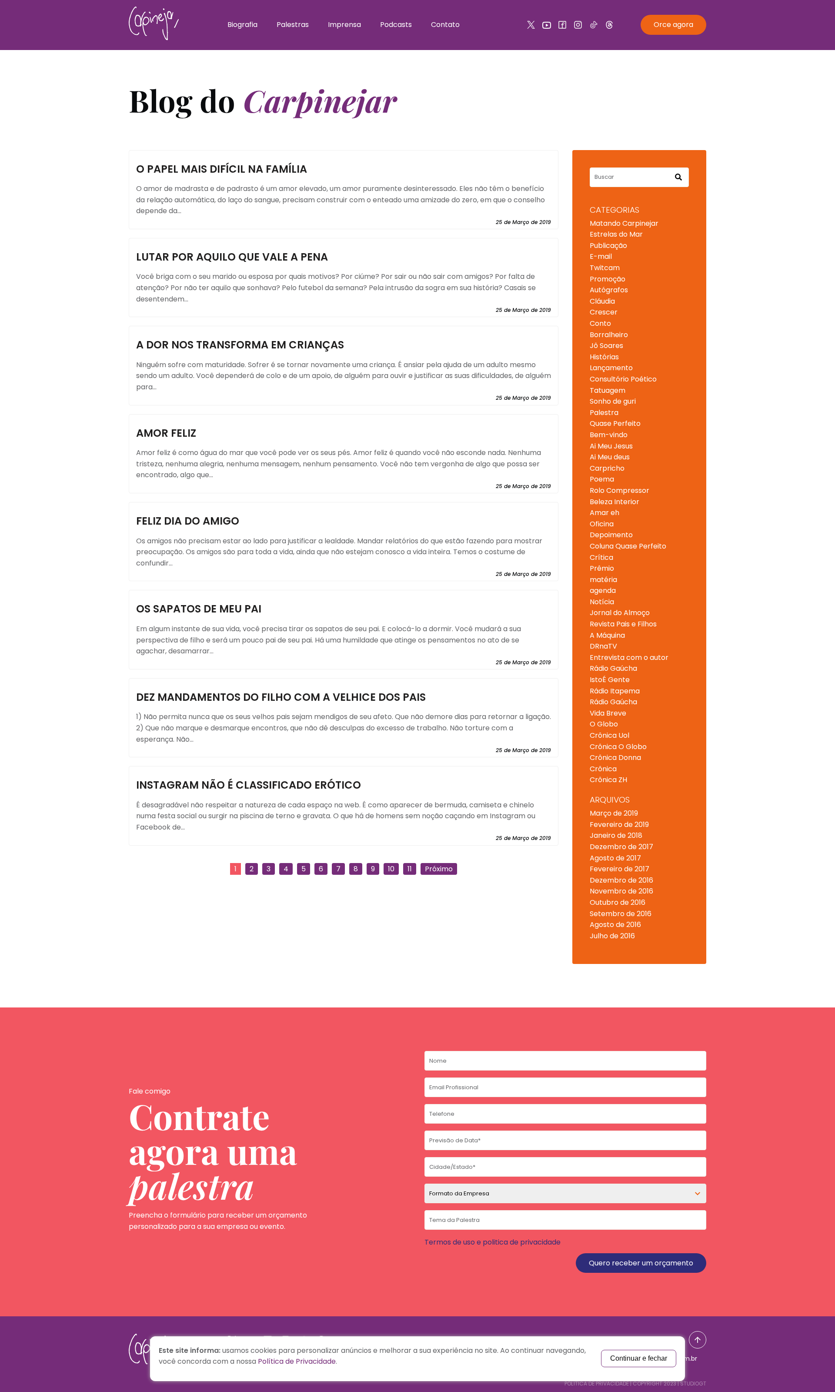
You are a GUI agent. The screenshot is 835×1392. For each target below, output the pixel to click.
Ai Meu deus (610, 457)
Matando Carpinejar (624, 223)
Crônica (603, 769)
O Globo (604, 724)
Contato (445, 25)
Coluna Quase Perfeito (628, 546)
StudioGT (693, 1383)
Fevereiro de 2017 (619, 869)
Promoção (607, 279)
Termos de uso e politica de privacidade (492, 1242)
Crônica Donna (615, 758)
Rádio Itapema (615, 691)
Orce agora (673, 25)
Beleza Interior (614, 502)
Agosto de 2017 (615, 858)
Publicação (608, 246)
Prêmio (602, 568)
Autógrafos (609, 290)
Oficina (602, 524)
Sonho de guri (613, 401)
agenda (603, 591)
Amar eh (604, 513)
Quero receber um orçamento (641, 1263)
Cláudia (602, 301)
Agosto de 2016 (615, 925)
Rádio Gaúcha (613, 668)
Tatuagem (607, 390)
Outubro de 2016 (617, 902)
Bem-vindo (609, 435)
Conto (600, 323)
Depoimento (611, 535)
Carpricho (607, 468)
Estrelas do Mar (616, 234)
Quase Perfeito (615, 423)
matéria (603, 580)
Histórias (604, 357)
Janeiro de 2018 (616, 835)
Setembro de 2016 (620, 914)
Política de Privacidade (596, 1383)
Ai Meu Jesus (611, 446)
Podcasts (396, 25)
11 (409, 869)
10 (391, 869)
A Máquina (607, 635)
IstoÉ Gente (610, 680)
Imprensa (344, 25)
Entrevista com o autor (629, 657)
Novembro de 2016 (621, 891)
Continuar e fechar (638, 1358)
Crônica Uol (609, 735)
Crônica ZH (608, 780)
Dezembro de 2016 (621, 880)
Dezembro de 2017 (621, 847)
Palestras (293, 25)
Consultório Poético (623, 379)
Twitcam (605, 268)
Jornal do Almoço (620, 613)
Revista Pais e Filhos (623, 624)
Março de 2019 (614, 813)
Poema (602, 479)
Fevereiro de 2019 (619, 825)
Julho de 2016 (612, 936)
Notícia (602, 602)
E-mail (601, 256)
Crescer (604, 312)
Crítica (601, 557)
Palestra (604, 413)
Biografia (242, 25)
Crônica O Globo (618, 747)
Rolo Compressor (619, 490)
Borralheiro (609, 335)
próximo (439, 869)
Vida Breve (608, 713)
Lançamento (611, 368)
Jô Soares (606, 346)
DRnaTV (603, 646)
